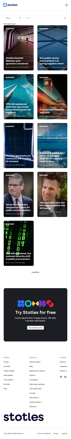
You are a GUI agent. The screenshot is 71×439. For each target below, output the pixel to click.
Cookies (64, 433)
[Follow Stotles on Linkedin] (65, 377)
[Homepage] (10, 5)
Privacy (56, 433)
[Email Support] (61, 377)
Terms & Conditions (44, 433)
